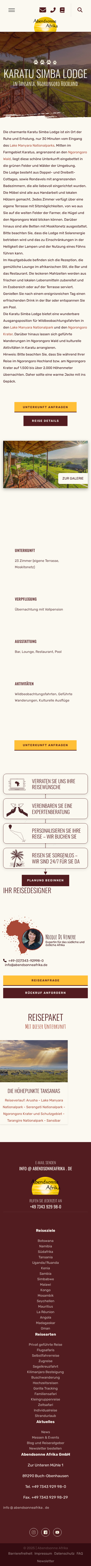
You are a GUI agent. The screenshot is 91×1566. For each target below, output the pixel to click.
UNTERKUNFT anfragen (45, 407)
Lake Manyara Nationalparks (32, 145)
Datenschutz (64, 1553)
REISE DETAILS (45, 421)
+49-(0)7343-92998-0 (26, 961)
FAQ (80, 1553)
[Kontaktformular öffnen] (42, 9)
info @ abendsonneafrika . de (26, 1508)
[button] (45, 467)
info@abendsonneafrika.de (26, 965)
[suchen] (80, 10)
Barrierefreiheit (20, 1553)
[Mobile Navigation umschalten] (11, 10)
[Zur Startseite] (45, 24)
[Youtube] (57, 1532)
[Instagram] (33, 1532)
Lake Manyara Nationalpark (31, 327)
